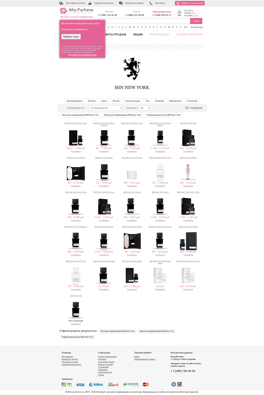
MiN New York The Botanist (75, 227)
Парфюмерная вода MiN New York (164, 115)
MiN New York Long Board (104, 261)
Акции (138, 34)
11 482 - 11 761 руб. (160, 148)
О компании (103, 367)
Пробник (159, 101)
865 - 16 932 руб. (76, 183)
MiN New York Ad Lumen (104, 192)
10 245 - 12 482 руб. (104, 217)
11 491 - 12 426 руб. (160, 217)
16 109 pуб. (103, 286)
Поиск (196, 21)
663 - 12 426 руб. (104, 148)
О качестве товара (106, 362)
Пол (148, 101)
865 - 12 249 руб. (76, 252)
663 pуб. (160, 286)
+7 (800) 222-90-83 (134, 15)
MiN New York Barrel (160, 192)
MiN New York (76, 296)
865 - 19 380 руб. (76, 217)
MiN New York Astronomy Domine (104, 124)
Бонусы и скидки (105, 365)
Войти (136, 357)
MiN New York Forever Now (76, 123)
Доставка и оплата (70, 362)
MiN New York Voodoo (76, 158)
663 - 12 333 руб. (132, 148)
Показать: (132, 108)
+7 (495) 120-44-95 (107, 15)
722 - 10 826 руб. (76, 286)
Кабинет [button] (192, 3)
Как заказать (67, 357)
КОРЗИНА (188, 11)
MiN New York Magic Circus (160, 227)
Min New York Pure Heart (132, 158)
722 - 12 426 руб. (132, 252)
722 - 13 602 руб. (104, 183)
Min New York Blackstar (132, 261)
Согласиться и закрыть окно (82, 55)
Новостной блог (105, 372)
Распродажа (159, 34)
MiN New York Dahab (104, 158)
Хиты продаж (115, 34)
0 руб (195, 16)
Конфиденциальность (71, 365)
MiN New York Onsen (132, 192)
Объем (115, 101)
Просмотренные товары (144, 359)
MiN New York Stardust (188, 227)
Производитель (74, 101)
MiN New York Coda (188, 123)
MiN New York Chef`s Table (188, 192)
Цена (104, 101)
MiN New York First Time (76, 261)
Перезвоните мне (161, 11)
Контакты (102, 359)
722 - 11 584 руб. (160, 183)
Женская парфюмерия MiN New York (80, 115)
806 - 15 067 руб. (132, 217)
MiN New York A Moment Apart (160, 262)
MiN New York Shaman (103, 227)
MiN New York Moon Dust (132, 123)
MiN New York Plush (188, 158)
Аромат (92, 101)
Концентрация (132, 101)
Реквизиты (102, 370)
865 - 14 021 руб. (132, 183)
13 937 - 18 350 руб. (104, 252)
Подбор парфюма (189, 34)
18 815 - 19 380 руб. (75, 148)
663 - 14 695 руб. (188, 148)
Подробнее (76, 151)
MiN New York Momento (132, 227)
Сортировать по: (76, 108)
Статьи (101, 375)
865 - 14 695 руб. (188, 252)
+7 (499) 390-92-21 (161, 15)
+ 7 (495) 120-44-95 (183, 371)
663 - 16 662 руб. (188, 183)
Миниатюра (175, 101)
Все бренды (197, 27)
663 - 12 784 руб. (132, 286)
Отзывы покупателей (107, 357)
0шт (193, 13)
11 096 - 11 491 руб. (188, 217)
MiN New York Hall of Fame (160, 158)
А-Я (185, 27)
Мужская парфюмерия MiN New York (122, 115)
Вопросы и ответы (70, 359)
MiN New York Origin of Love (188, 261)
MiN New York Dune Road (75, 192)
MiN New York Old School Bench (160, 124)
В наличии (192, 101)
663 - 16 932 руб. (188, 286)
